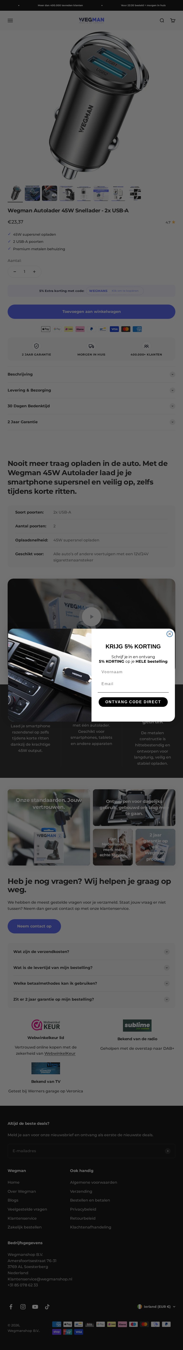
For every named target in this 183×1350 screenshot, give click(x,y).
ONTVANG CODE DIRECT (133, 702)
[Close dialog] (170, 634)
